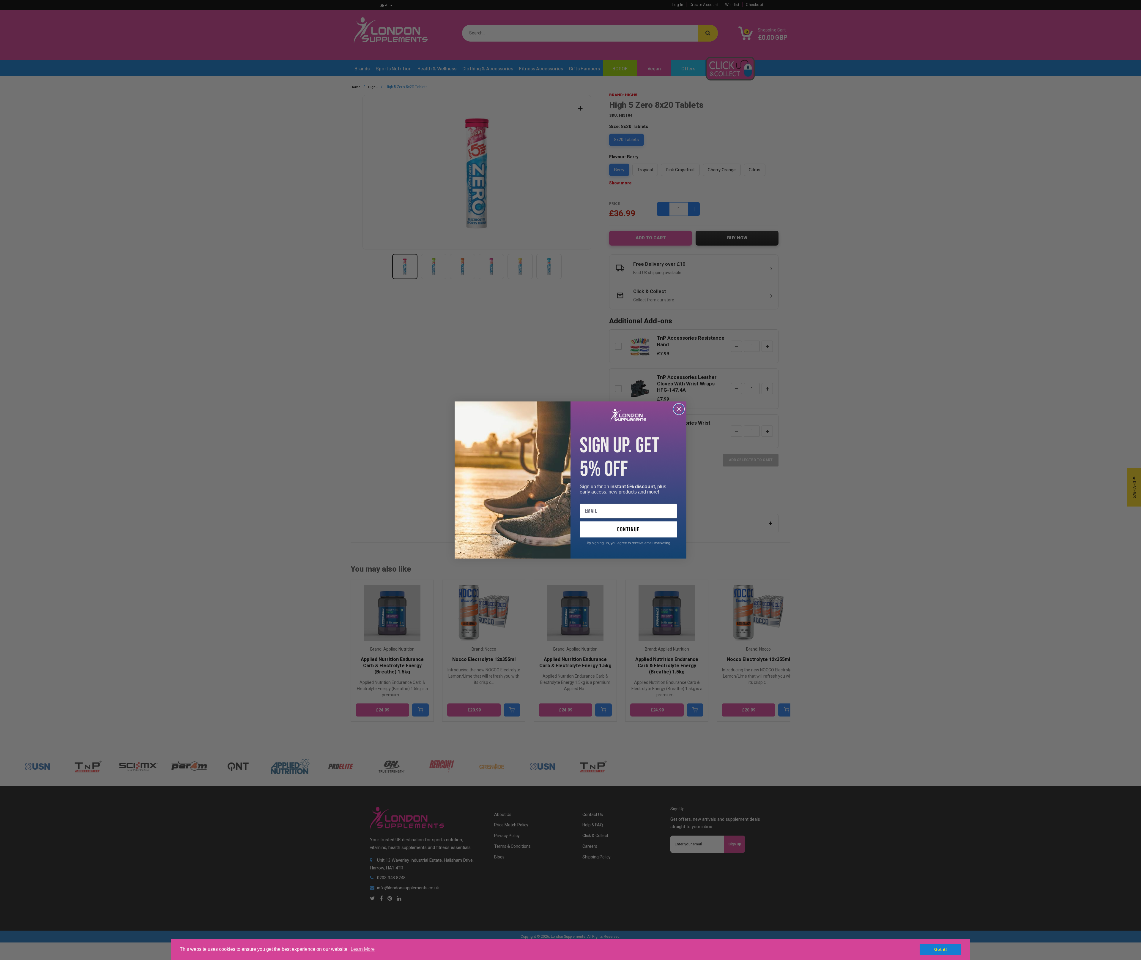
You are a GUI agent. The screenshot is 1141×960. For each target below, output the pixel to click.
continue (628, 529)
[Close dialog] (679, 409)
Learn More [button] (363, 949)
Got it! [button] (940, 949)
